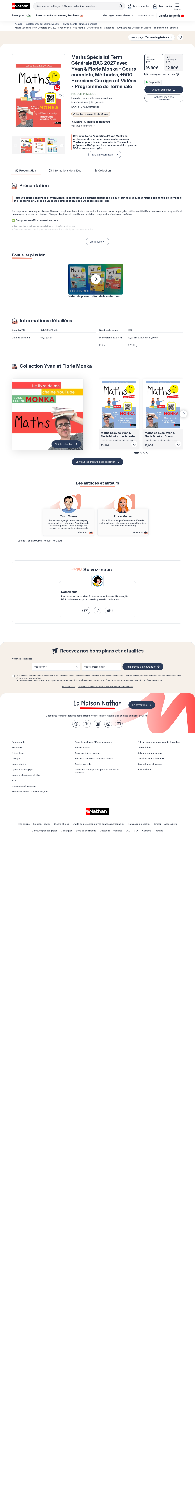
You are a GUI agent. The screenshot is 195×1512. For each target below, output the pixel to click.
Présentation (27, 170)
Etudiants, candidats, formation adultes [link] (94, 758)
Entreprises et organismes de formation (159, 742)
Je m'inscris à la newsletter (141, 666)
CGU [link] (128, 830)
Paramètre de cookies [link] (139, 824)
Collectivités (144, 747)
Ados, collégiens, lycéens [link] (88, 753)
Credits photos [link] (61, 824)
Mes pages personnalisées (117, 15)
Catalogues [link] (66, 830)
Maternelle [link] (17, 747)
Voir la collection (64, 444)
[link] (86, 610)
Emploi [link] (157, 824)
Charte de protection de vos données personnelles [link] (98, 824)
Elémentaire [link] (18, 753)
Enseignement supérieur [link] (24, 786)
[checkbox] (13, 676)
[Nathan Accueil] (21, 6)
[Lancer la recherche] (120, 6)
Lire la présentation (102, 154)
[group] (25, 145)
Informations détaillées (67, 170)
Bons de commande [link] (86, 830)
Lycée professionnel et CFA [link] (26, 775)
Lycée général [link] (19, 764)
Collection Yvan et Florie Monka (90, 114)
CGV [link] (136, 830)
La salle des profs (169, 15)
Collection (104, 170)
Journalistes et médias (150, 764)
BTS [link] (14, 780)
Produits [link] (159, 830)
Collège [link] (16, 758)
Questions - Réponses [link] (111, 830)
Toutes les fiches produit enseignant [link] (30, 791)
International (144, 769)
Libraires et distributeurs (151, 758)
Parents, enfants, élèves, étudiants (93, 742)
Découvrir (82, 532)
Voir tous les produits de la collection (95, 461)
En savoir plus (68, 686)
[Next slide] (62, 145)
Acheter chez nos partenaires (164, 98)
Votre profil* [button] (40, 666)
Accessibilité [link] (170, 824)
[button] (38, 95)
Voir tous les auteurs (81, 125)
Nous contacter (146, 15)
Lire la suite (96, 241)
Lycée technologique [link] (22, 769)
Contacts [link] (146, 830)
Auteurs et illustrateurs (150, 753)
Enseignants (18, 742)
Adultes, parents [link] (83, 764)
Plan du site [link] (24, 824)
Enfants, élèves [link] (82, 747)
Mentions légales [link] (41, 824)
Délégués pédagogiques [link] (44, 830)
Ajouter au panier (161, 89)
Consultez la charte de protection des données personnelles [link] (105, 686)
